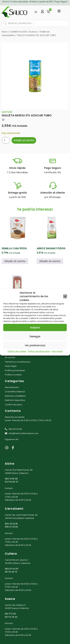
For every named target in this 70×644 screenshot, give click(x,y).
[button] (65, 296)
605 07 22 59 (11, 526)
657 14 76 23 (11, 616)
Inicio (5, 31)
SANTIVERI (7, 112)
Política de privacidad (39, 351)
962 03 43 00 (11, 568)
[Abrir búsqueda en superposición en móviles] (35, 23)
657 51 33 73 (11, 571)
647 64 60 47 (11, 481)
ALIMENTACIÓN (18, 31)
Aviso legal (57, 351)
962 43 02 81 (11, 523)
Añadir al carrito (24, 140)
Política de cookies (17, 351)
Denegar (35, 336)
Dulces (33, 31)
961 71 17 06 (10, 613)
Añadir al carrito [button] (15, 261)
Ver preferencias (35, 345)
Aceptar (35, 327)
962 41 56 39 (11, 478)
